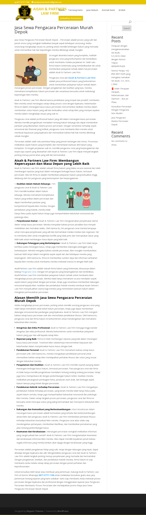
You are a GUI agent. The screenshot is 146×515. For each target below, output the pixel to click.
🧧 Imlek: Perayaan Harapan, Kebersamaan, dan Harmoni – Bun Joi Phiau (120, 95)
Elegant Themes (35, 511)
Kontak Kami (108, 10)
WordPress (62, 511)
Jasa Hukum (92, 10)
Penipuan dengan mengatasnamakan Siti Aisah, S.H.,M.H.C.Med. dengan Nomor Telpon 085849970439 (120, 56)
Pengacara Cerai (28, 271)
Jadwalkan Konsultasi (71, 18)
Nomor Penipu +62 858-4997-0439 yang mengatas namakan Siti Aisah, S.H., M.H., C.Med (120, 77)
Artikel (122, 10)
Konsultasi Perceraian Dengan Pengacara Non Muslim (121, 110)
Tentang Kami (75, 10)
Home (61, 10)
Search (127, 28)
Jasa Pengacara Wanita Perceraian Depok (119, 121)
